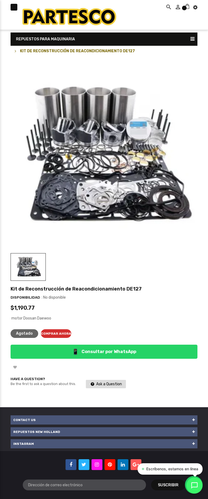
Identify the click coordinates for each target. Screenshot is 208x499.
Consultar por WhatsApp (104, 351)
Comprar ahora (56, 333)
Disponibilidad (25, 297)
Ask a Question (108, 384)
